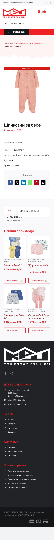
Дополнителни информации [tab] (11, 218)
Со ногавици (36, 155)
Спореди (12, 455)
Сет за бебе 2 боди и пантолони (38, 317)
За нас (11, 419)
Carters (15, 165)
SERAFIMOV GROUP (26, 515)
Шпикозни (21, 155)
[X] (17, 182)
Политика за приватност (18, 471)
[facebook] (46, 3)
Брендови (12, 432)
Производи (13, 428)
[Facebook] (10, 182)
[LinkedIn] (24, 182)
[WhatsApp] (30, 182)
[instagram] (50, 3)
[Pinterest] (36, 182)
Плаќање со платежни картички (22, 479)
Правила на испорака (17, 487)
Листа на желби (15, 451)
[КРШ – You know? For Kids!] (14, 9)
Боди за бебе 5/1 (13, 265)
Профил (11, 447)
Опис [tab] (9, 210)
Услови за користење (17, 483)
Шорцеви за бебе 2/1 (38, 267)
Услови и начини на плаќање (20, 475)
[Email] (43, 182)
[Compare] (38, 13)
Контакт (11, 424)
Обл (47, 155)
